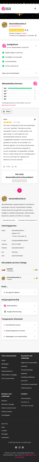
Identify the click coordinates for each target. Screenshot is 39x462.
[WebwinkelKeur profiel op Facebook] (16, 447)
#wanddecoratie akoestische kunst (28, 220)
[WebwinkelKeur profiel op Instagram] (19, 447)
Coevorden (20, 236)
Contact (4, 431)
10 (26, 30)
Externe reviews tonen (9, 408)
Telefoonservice (26, 388)
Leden (3, 360)
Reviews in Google (8, 404)
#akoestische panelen (9, 220)
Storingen (5, 434)
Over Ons (5, 424)
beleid (24, 455)
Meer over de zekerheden (10, 73)
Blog (3, 427)
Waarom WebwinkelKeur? (7, 369)
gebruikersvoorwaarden (9, 105)
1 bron (24, 33)
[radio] (10, 30)
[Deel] (15, 166)
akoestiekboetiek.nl (15, 26)
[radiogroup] (16, 30)
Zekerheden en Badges (9, 375)
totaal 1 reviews (15, 33)
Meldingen (5, 364)
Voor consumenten (8, 378)
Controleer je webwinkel (29, 384)
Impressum (5, 437)
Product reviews (7, 411)
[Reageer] (12, 166)
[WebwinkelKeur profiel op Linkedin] (23, 447)
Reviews (4, 401)
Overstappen (6, 415)
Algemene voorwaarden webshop (29, 364)
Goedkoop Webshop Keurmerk (28, 379)
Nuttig (8, 166)
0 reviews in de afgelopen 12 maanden (21, 35)
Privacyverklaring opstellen (26, 371)
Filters (8, 111)
